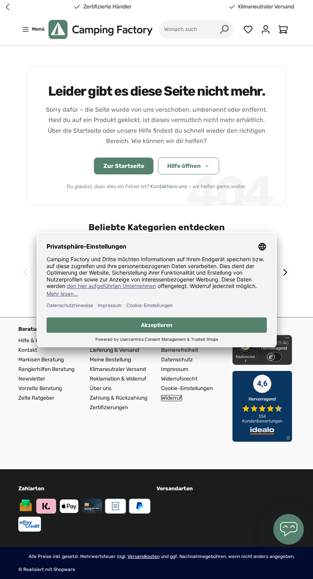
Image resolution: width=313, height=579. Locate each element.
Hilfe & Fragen (35, 340)
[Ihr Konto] (265, 29)
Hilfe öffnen (184, 166)
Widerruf (171, 398)
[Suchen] (224, 29)
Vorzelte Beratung (40, 388)
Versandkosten (143, 556)
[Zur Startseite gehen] (100, 29)
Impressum (174, 369)
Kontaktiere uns (168, 186)
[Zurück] (25, 272)
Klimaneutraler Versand (261, 7)
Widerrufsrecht (179, 379)
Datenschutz (177, 359)
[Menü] (287, 339)
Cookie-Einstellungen (187, 388)
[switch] (274, 356)
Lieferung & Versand (114, 350)
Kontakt (27, 350)
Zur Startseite (123, 166)
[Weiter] (285, 272)
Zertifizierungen (109, 407)
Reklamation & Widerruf (118, 379)
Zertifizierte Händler (102, 7)
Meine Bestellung (110, 359)
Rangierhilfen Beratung (46, 369)
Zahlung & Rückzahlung (118, 398)
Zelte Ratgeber (36, 398)
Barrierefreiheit (179, 350)
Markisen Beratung (41, 359)
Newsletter (31, 379)
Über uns (100, 388)
